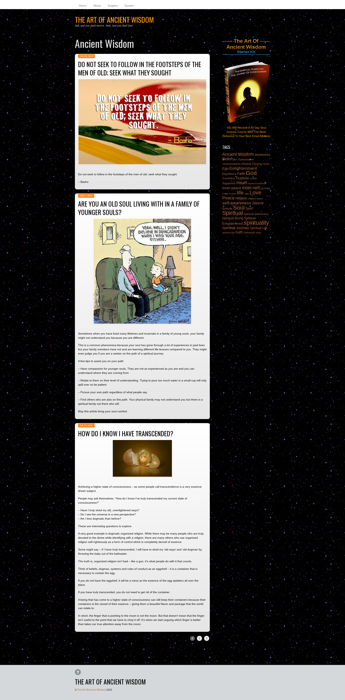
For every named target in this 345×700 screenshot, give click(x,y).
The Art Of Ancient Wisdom (91, 689)
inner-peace (231, 188)
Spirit (249, 208)
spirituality (256, 222)
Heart (241, 182)
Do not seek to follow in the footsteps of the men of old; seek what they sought (139, 68)
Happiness (229, 183)
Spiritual (232, 213)
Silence (258, 203)
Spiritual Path (228, 232)
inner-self (251, 187)
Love (255, 192)
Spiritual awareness (256, 214)
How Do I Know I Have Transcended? (125, 433)
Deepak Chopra (252, 163)
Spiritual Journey (235, 228)
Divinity (265, 164)
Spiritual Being (232, 218)
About (97, 5)
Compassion (246, 159)
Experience (229, 173)
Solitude (227, 208)
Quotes (129, 5)
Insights (113, 5)
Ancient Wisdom (238, 154)
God (251, 173)
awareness (262, 154)
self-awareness (236, 203)
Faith (241, 174)
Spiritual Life (259, 228)
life (240, 193)
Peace (228, 197)
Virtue (258, 232)
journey (265, 188)
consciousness (231, 163)
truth (239, 232)
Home (82, 5)
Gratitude (242, 178)
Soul (239, 208)
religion (241, 198)
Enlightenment (243, 168)
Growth (253, 178)
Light (246, 193)
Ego (225, 168)
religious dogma (255, 198)
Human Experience (257, 183)
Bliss (235, 159)
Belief (227, 159)
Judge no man (229, 193)
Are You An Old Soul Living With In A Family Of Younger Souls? (139, 208)
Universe (249, 232)
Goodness (228, 178)
